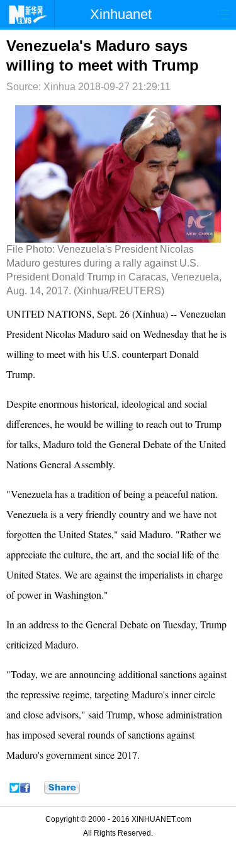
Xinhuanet (121, 14)
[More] (62, 788)
